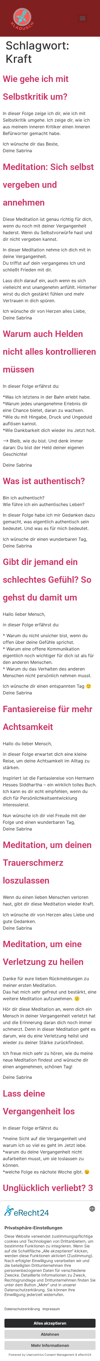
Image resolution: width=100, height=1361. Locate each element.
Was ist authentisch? (44, 481)
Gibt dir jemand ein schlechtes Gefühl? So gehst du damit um (47, 580)
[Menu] (83, 18)
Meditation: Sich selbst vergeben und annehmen (48, 185)
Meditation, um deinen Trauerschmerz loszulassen (47, 863)
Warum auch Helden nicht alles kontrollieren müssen (49, 352)
